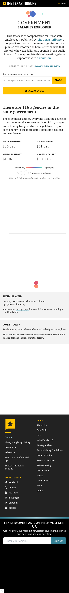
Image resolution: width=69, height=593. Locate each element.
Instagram (14, 497)
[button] (34, 555)
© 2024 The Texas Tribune (14, 467)
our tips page (22, 309)
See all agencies (34, 90)
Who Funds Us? (45, 440)
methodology (36, 337)
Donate (9, 437)
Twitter (12, 487)
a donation (44, 58)
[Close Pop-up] (2, 591)
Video (40, 490)
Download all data (47, 66)
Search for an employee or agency (18, 74)
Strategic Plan (44, 445)
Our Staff (42, 430)
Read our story (10, 329)
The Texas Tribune (49, 39)
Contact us (10, 447)
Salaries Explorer (34, 27)
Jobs (39, 435)
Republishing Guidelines (50, 450)
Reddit (12, 507)
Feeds (40, 475)
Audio (40, 485)
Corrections (43, 470)
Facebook (13, 482)
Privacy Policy (44, 465)
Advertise (10, 452)
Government (34, 22)
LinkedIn (13, 502)
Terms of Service (46, 460)
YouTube (13, 492)
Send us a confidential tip (17, 459)
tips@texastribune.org (14, 304)
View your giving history (17, 442)
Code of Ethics (44, 455)
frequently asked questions (41, 334)
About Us (42, 425)
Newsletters (43, 480)
